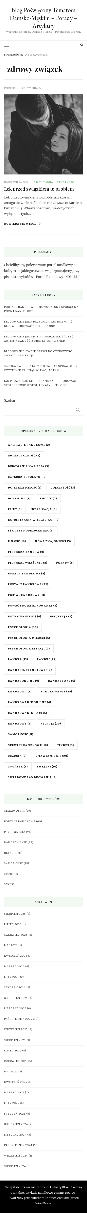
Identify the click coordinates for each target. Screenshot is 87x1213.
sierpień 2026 (15, 913)
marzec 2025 (14, 1092)
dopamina (19, 498)
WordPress (43, 1203)
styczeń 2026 (15, 987)
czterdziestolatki (27, 477)
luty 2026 (11, 977)
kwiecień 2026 (15, 955)
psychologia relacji (29, 648)
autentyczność (24, 455)
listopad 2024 (15, 1134)
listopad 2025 (15, 1008)
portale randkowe (28, 584)
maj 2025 (11, 1071)
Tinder (65, 745)
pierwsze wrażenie (27, 563)
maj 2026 (11, 945)
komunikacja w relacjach (33, 520)
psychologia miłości (29, 638)
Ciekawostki (14, 810)
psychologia (23, 627)
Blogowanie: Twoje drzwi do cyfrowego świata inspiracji (38, 353)
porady (65, 563)
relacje (50, 723)
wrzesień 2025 (16, 1029)
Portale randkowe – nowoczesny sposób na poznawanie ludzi (41, 309)
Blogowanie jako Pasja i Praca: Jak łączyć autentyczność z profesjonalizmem (39, 338)
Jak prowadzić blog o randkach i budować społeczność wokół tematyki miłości (40, 383)
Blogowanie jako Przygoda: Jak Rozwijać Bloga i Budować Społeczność (38, 324)
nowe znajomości (53, 541)
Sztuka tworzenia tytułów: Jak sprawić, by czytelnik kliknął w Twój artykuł (40, 368)
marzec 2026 (14, 966)
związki (47, 766)
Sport (9, 874)
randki (46, 659)
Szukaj (9, 400)
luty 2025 (11, 1103)
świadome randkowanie (32, 777)
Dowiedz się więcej (21, 223)
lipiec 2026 (13, 924)
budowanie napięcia (28, 466)
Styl (7, 884)
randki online (23, 681)
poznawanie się (24, 616)
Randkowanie (15, 842)
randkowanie (56, 691)
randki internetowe (30, 670)
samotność (20, 734)
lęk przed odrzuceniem (31, 530)
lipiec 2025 (12, 1050)
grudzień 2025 (16, 998)
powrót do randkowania (32, 605)
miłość (17, 541)
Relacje (10, 853)
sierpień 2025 (15, 1040)
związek (18, 766)
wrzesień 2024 (16, 1155)
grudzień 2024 (16, 1124)
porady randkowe (26, 573)
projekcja (61, 616)
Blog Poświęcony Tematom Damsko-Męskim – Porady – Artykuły (43, 18)
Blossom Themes (44, 1198)
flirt (15, 509)
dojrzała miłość (24, 487)
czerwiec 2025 (16, 1061)
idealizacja (44, 509)
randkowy (20, 723)
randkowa (20, 691)
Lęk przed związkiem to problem (39, 189)
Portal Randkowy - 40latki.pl (58, 277)
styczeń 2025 (14, 1113)
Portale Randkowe (19, 821)
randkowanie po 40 (27, 713)
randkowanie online (29, 702)
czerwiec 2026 (16, 934)
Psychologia (43, 182)
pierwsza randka (26, 552)
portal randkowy (26, 595)
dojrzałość (62, 487)
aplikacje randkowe (30, 445)
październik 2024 (18, 1145)
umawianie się (51, 756)
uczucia (17, 756)
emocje (48, 498)
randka (18, 659)
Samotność (65, 182)
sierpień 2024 (15, 1166)
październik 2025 (18, 1019)
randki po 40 (61, 681)
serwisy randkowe (28, 745)
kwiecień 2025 (15, 1082)
